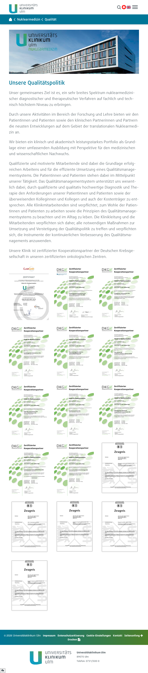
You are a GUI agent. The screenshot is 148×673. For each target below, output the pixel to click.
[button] (119, 7)
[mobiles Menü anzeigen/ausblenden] (135, 7)
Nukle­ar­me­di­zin (28, 19)
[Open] (2, 670)
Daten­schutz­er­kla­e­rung (71, 635)
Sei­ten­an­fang (132, 635)
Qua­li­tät (50, 19)
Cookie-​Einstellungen (98, 635)
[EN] (129, 6)
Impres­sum (49, 635)
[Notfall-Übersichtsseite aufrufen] (124, 7)
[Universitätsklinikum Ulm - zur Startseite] (10, 19)
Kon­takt (117, 635)
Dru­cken (73, 639)
